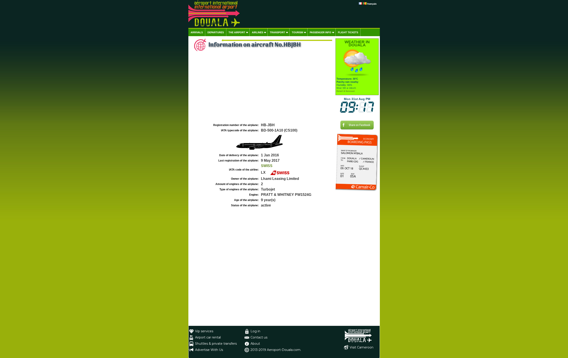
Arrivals (197, 32)
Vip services (204, 331)
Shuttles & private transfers (216, 344)
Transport (277, 32)
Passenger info (320, 32)
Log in (255, 331)
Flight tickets (348, 32)
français (372, 3)
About (255, 344)
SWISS (266, 166)
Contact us (258, 337)
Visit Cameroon (361, 347)
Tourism (297, 32)
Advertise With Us (209, 350)
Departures (215, 32)
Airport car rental (208, 337)
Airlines (257, 32)
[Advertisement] (261, 89)
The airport (237, 32)
